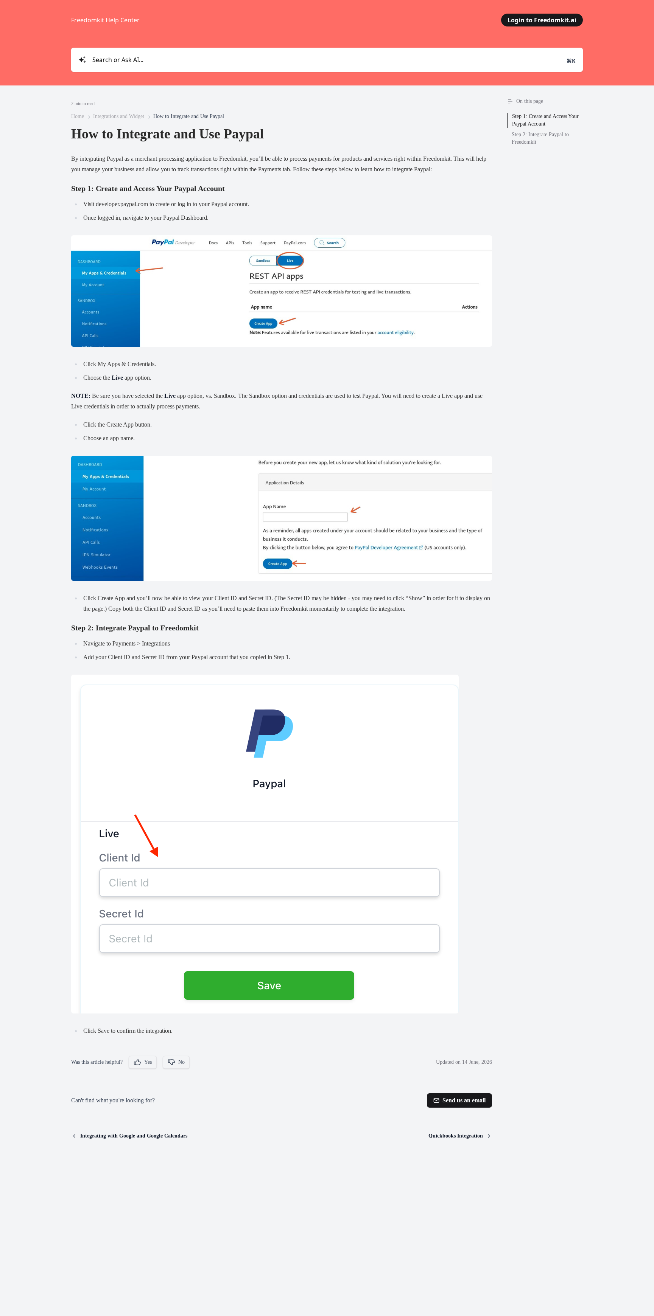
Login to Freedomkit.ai (542, 20)
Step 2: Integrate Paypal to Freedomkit (540, 138)
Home (77, 116)
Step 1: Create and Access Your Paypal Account (545, 120)
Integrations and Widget (118, 116)
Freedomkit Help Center (105, 20)
